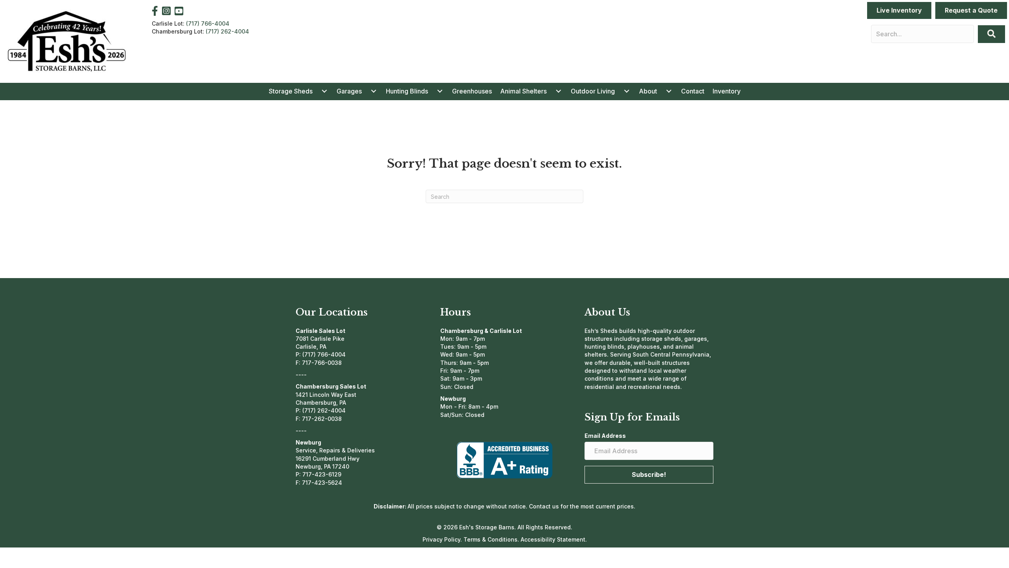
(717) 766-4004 (207, 23)
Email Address (605, 435)
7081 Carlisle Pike (320, 338)
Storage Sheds (291, 91)
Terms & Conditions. (492, 539)
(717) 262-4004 (227, 31)
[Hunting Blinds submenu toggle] (440, 91)
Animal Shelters (523, 91)
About (648, 91)
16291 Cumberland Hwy (327, 458)
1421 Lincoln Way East (326, 394)
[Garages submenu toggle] (374, 91)
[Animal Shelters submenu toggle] (558, 91)
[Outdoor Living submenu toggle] (627, 91)
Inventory (727, 91)
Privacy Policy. (443, 539)
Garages (349, 91)
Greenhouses (472, 91)
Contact (692, 91)
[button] (991, 34)
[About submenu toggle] (669, 91)
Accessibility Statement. (554, 539)
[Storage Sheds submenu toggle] (324, 91)
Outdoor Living (593, 91)
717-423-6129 (321, 474)
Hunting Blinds (407, 91)
